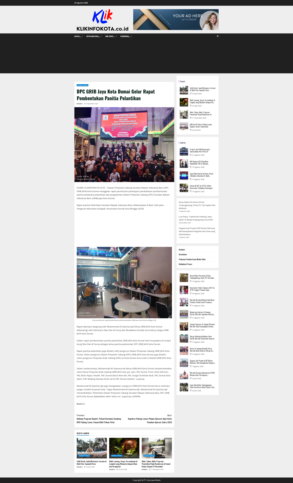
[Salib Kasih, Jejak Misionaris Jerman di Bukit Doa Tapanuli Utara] (92, 448)
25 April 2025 (197, 94)
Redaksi (80, 104)
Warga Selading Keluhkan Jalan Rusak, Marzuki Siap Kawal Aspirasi (202, 337)
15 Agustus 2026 (198, 179)
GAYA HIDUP (109, 36)
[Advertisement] (146, 56)
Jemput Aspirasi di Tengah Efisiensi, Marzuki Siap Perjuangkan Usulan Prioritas (202, 325)
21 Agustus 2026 (198, 155)
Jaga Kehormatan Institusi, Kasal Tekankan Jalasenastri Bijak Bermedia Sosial (201, 175)
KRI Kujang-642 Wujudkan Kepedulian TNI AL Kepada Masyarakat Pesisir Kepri (199, 163)
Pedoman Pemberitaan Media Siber (192, 259)
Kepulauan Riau (92, 36)
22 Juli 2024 (196, 130)
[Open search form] (218, 36)
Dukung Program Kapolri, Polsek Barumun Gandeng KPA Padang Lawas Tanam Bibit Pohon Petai (99, 419)
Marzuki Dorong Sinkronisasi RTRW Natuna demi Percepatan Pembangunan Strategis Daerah (202, 374)
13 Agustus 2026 (198, 191)
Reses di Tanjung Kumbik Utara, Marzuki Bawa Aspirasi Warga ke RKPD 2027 (201, 350)
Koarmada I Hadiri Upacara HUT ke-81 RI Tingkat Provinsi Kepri (202, 289)
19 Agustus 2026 (198, 167)
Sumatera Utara (82, 85)
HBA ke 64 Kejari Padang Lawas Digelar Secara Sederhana (201, 125)
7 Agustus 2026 (197, 366)
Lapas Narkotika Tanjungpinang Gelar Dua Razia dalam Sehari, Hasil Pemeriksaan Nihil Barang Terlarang (202, 386)
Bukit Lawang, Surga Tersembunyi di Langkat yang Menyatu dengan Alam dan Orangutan (123, 464)
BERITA (76, 36)
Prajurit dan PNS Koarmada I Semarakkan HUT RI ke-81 (200, 150)
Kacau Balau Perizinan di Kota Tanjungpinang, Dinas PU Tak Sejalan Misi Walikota (197, 205)
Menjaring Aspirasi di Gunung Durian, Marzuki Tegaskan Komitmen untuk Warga (202, 313)
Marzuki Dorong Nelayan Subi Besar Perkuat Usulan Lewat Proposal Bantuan (202, 301)
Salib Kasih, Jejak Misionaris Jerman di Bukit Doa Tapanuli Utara (91, 462)
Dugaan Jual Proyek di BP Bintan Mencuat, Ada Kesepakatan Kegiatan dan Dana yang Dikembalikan (197, 231)
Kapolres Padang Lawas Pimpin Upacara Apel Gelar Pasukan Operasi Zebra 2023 (150, 419)
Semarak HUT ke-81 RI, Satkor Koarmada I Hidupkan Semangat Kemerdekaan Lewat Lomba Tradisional (201, 187)
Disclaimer (183, 254)
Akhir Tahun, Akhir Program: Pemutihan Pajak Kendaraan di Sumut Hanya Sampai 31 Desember (156, 464)
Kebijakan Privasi (185, 264)
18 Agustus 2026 (198, 293)
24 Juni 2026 (196, 378)
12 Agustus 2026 (198, 318)
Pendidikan (124, 36)
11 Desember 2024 (199, 118)
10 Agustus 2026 (198, 342)
